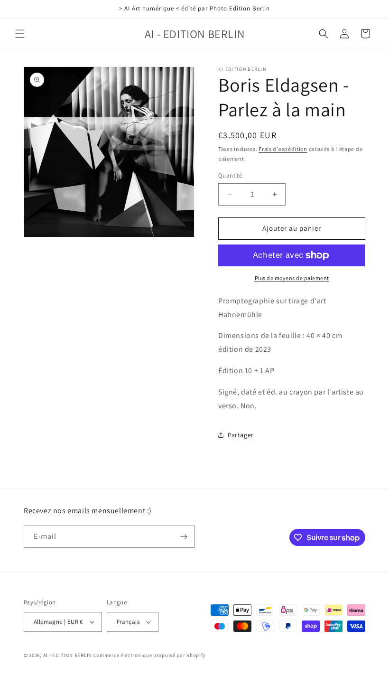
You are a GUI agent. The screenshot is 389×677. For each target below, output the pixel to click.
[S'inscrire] (183, 537)
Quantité (230, 175)
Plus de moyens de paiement (292, 278)
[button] (19, 33)
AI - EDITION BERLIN (67, 655)
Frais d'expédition (283, 148)
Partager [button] (241, 435)
